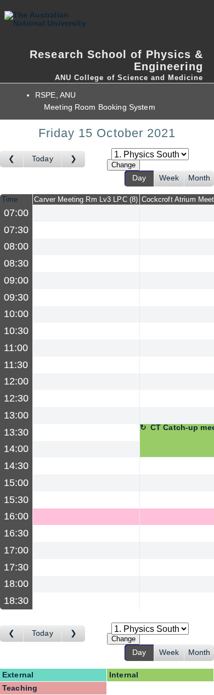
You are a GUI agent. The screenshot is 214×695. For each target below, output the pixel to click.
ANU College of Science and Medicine (129, 78)
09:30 (16, 297)
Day (139, 178)
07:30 (16, 229)
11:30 (16, 364)
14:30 (16, 465)
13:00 (16, 415)
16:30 (16, 533)
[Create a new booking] (86, 213)
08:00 (16, 246)
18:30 (16, 600)
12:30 (16, 398)
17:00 (16, 550)
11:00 (16, 347)
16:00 (16, 516)
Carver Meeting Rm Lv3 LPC (85, 199)
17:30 (16, 567)
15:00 (16, 482)
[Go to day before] (12, 159)
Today (42, 159)
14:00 (16, 448)
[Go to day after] (73, 159)
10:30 (16, 330)
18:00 (16, 583)
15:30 (16, 499)
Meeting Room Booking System (99, 107)
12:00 (16, 381)
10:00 (16, 313)
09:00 (16, 280)
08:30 (16, 263)
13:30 (16, 432)
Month (199, 178)
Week (169, 178)
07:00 (16, 212)
